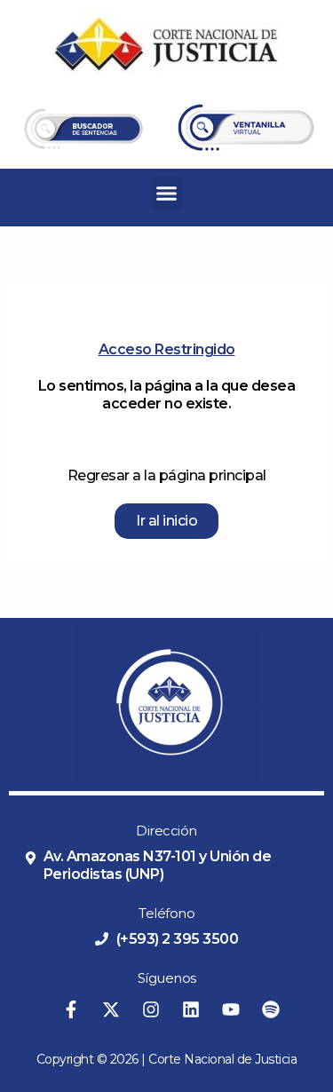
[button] (167, 193)
